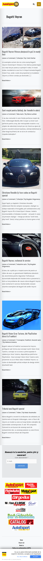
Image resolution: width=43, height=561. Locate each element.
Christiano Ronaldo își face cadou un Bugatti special (19, 194)
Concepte (20, 340)
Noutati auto (36, 340)
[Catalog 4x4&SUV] (21, 522)
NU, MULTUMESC (22, 556)
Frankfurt (28, 340)
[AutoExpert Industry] (21, 528)
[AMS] (31, 485)
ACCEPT (35, 556)
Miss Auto (20, 114)
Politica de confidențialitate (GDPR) (21, 548)
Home (21, 540)
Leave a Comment (8, 58)
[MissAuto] (21, 509)
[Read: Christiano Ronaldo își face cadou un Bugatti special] (21, 169)
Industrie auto (22, 264)
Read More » (6, 80)
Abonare (21, 466)
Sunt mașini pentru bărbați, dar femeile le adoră (21, 110)
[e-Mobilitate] (21, 515)
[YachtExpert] (32, 503)
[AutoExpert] (14, 485)
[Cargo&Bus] (21, 497)
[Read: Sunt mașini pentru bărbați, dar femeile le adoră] (21, 98)
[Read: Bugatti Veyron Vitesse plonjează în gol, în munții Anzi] (21, 37)
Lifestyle (20, 58)
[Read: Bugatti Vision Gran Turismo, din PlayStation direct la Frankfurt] (21, 315)
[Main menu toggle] (39, 4)
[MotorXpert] (29, 491)
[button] (34, 4)
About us (21, 545)
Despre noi (21, 543)
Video (19, 413)
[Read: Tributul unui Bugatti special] (21, 392)
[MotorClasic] (15, 503)
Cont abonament (21, 458)
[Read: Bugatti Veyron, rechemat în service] (21, 245)
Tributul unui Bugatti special (13, 408)
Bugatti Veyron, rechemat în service (16, 260)
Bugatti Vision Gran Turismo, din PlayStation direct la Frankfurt (19, 335)
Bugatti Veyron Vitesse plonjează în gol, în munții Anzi (21, 53)
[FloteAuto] (12, 491)
